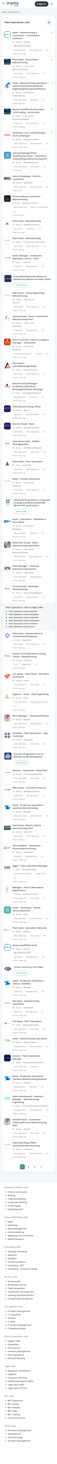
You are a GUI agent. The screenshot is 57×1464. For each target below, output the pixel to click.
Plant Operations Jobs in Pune (21, 626)
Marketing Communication (21, 1235)
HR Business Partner (17, 1284)
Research (12, 1255)
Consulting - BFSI (16, 1265)
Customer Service (16, 1418)
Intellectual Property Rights (21, 1381)
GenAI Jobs (10, 1425)
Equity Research (15, 1209)
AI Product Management (19, 1430)
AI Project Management (19, 1440)
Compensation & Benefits (20, 1298)
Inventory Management (19, 1351)
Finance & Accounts (17, 1192)
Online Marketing (16, 1232)
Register (41, 4)
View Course (21, 285)
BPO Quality (13, 1404)
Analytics (12, 1258)
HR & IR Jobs (10, 1276)
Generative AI (14, 1434)
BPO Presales (14, 1407)
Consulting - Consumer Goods (22, 1269)
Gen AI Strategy (15, 1437)
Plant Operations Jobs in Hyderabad (24, 620)
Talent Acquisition (16, 1288)
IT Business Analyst (17, 1328)
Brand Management (17, 1228)
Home (4, 12)
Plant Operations (16, 1354)
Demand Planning (16, 1358)
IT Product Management (19, 1325)
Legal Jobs (9, 1366)
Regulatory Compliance (19, 1370)
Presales (12, 1318)
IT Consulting (14, 1314)
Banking (11, 1195)
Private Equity (14, 1205)
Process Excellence (17, 1262)
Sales (10, 1221)
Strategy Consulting (17, 1251)
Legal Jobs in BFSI (16, 1384)
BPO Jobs (9, 1396)
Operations (13, 1344)
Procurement (14, 1348)
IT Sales (11, 1321)
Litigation (12, 1374)
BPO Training (14, 1414)
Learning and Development (21, 1295)
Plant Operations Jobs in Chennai (23, 623)
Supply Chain (14, 1341)
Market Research (16, 1239)
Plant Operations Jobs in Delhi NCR (23, 617)
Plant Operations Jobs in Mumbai (23, 611)
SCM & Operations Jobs (16, 1336)
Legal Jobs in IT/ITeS (17, 1388)
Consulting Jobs (12, 1247)
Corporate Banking (17, 1199)
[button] (22, 45)
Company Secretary (17, 1377)
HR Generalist (14, 1281)
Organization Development (21, 1291)
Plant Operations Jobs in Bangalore (24, 614)
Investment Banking (17, 1202)
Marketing (12, 1225)
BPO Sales (12, 1411)
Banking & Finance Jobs (16, 1187)
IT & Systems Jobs (13, 1306)
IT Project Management (19, 1311)
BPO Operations (15, 1400)
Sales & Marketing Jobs (16, 1217)
